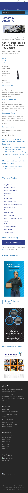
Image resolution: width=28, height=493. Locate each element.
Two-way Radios (8, 487)
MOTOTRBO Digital (10, 201)
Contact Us (22, 489)
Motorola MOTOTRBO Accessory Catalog (15, 152)
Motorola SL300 (6, 441)
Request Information (13, 243)
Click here (4, 249)
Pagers (6, 210)
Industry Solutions (7, 489)
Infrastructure (8, 196)
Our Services (20, 487)
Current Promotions (10, 226)
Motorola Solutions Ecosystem (13, 218)
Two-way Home (8, 232)
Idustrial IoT (7, 193)
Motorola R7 (5, 446)
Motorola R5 (5, 445)
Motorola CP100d (6, 437)
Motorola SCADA (9, 215)
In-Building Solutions (10, 190)
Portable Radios (9, 213)
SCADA (14, 487)
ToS (18, 489)
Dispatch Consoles (9, 187)
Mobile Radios (8, 199)
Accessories (7, 182)
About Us (14, 489)
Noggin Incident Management (13, 204)
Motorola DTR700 (7, 439)
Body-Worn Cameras (10, 185)
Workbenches (8, 229)
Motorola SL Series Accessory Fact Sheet (15, 157)
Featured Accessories (10, 224)
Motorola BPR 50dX (7, 436)
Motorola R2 (5, 443)
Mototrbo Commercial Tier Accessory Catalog (16, 154)
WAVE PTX (7, 221)
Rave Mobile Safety (9, 207)
